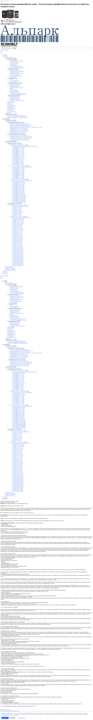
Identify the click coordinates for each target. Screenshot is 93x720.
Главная (4, 54)
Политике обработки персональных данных (10, 715)
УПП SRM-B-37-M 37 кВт (18, 188)
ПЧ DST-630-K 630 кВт (18, 263)
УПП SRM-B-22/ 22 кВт (18, 158)
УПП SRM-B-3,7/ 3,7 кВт (18, 152)
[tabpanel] (46, 604)
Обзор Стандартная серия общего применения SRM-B (25, 146)
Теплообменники (12, 106)
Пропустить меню (4, 50)
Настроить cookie (21, 717)
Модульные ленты (15, 86)
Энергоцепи (10, 110)
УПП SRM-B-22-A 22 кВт (18, 173)
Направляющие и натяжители (17, 87)
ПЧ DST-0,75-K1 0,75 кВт (18, 218)
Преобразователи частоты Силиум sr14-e (19, 129)
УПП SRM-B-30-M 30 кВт (18, 187)
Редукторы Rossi (9, 266)
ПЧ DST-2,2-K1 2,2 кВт (18, 223)
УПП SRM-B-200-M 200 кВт (19, 199)
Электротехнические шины (17, 66)
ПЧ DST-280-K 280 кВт (18, 255)
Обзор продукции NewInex (14, 142)
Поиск (15, 48)
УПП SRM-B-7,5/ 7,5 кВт (18, 154)
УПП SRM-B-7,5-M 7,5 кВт (19, 183)
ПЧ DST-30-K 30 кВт (17, 240)
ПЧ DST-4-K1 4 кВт (17, 225)
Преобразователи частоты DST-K (18, 216)
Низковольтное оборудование (17, 61)
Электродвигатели (15, 74)
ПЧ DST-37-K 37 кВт (17, 241)
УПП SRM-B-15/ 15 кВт (18, 156)
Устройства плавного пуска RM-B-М (19, 179)
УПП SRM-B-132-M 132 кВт (19, 195)
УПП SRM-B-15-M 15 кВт (18, 185)
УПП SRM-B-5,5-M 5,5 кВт (19, 181)
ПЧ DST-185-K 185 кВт (18, 250)
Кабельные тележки (15, 97)
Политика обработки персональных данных (17, 116)
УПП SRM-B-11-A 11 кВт (18, 170)
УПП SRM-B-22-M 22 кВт (18, 186)
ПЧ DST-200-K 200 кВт (18, 251)
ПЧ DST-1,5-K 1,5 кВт (18, 222)
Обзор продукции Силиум (14, 121)
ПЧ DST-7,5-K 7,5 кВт (18, 231)
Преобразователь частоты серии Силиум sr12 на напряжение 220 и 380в (26, 127)
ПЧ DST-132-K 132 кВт (18, 248)
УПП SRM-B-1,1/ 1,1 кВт (18, 148)
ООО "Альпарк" (9, 57)
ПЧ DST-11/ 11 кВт (17, 209)
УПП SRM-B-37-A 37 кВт (18, 176)
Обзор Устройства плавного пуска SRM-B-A (22, 167)
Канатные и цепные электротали (18, 100)
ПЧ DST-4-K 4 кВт (17, 226)
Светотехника (14, 64)
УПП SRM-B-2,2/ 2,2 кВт (18, 150)
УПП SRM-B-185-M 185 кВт (19, 197)
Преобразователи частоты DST (17, 205)
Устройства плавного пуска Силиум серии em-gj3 (21, 136)
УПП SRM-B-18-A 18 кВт (18, 172)
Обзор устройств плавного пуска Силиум (20, 135)
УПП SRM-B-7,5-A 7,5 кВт (19, 169)
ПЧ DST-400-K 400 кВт (18, 258)
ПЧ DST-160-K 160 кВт (18, 249)
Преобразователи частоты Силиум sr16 (19, 130)
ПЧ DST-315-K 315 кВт (18, 256)
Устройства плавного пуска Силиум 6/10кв (20, 140)
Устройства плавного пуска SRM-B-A (19, 165)
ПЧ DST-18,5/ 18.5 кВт (18, 211)
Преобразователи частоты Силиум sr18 (19, 131)
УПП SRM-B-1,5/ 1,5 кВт (18, 149)
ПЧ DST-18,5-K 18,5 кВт (18, 238)
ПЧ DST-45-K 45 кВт (17, 242)
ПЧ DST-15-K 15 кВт (17, 237)
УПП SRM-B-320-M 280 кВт (19, 202)
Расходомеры (11, 109)
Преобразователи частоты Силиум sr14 (19, 128)
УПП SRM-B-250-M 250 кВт (19, 200)
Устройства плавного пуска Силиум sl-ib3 (20, 138)
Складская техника (12, 111)
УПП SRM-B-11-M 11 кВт (18, 184)
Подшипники (14, 77)
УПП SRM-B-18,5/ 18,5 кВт (19, 157)
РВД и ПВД (10, 102)
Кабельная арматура (15, 65)
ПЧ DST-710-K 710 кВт (18, 264)
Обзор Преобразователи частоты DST (21, 206)
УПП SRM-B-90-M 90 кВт (18, 193)
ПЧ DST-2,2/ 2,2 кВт (17, 208)
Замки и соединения (15, 85)
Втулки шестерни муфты (16, 75)
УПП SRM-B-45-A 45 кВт (18, 177)
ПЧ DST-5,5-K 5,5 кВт (18, 229)
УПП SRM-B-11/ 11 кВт (18, 155)
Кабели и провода (14, 62)
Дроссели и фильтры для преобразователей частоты (22, 125)
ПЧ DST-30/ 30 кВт (17, 214)
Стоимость (5, 272)
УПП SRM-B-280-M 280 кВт (19, 201)
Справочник (8, 112)
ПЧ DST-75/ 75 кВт (17, 215)
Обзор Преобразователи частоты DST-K (21, 217)
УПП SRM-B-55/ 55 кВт (18, 163)
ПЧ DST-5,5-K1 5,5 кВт (18, 228)
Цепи (12, 88)
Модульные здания (12, 108)
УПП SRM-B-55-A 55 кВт (18, 178)
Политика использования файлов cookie (16, 115)
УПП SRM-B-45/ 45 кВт (18, 162)
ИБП (12, 79)
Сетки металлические (15, 92)
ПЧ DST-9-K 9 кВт (17, 232)
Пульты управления (15, 98)
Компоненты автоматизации (17, 73)
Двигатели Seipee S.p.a (10, 270)
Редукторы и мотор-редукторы (17, 71)
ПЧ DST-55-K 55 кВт (17, 244)
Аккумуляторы (14, 81)
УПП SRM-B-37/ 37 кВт (18, 161)
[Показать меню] (1, 51)
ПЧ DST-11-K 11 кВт (17, 234)
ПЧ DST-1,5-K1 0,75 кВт (18, 221)
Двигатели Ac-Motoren (10, 269)
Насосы (9, 103)
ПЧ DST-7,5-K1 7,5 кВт (18, 230)
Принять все (5, 717)
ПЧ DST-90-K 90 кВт (17, 246)
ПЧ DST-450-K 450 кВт (18, 259)
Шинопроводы (11, 101)
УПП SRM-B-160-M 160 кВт (19, 196)
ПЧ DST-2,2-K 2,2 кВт (18, 224)
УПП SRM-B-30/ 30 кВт (18, 159)
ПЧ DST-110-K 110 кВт (18, 247)
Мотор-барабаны (14, 90)
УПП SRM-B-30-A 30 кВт (18, 174)
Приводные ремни (15, 91)
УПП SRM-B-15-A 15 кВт (18, 171)
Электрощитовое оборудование (17, 67)
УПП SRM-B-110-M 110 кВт (19, 194)
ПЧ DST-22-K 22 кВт (17, 239)
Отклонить (12, 717)
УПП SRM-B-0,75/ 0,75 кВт (19, 147)
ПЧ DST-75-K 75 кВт (17, 245)
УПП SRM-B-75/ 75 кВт (18, 164)
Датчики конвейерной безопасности (18, 94)
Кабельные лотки (14, 63)
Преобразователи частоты (16, 70)
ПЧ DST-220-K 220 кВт (18, 253)
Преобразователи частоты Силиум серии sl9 (20, 126)
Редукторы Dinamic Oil (10, 267)
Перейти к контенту (5, 1)
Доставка (5, 271)
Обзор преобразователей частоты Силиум (20, 123)
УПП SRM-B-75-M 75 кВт (18, 192)
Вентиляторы (11, 105)
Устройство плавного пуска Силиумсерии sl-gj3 (21, 137)
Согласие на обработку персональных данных (18, 117)
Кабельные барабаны (15, 99)
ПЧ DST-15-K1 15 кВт (18, 236)
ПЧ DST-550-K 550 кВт (18, 262)
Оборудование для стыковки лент (18, 93)
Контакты (5, 273)
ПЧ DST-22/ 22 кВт (17, 213)
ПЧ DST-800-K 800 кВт (18, 265)
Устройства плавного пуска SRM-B (18, 145)
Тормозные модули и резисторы (17, 133)
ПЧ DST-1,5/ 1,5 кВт (17, 207)
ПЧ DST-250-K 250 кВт (18, 254)
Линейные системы (15, 72)
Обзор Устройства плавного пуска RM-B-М (22, 180)
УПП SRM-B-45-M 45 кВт (18, 189)
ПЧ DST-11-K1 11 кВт (18, 233)
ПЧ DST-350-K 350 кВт (18, 257)
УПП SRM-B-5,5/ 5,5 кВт (18, 153)
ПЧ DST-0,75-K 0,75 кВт (18, 220)
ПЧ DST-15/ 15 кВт (17, 210)
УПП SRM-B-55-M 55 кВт (18, 191)
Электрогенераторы (15, 80)
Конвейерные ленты (15, 84)
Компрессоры (11, 107)
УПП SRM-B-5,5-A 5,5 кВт (19, 168)
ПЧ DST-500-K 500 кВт (18, 261)
